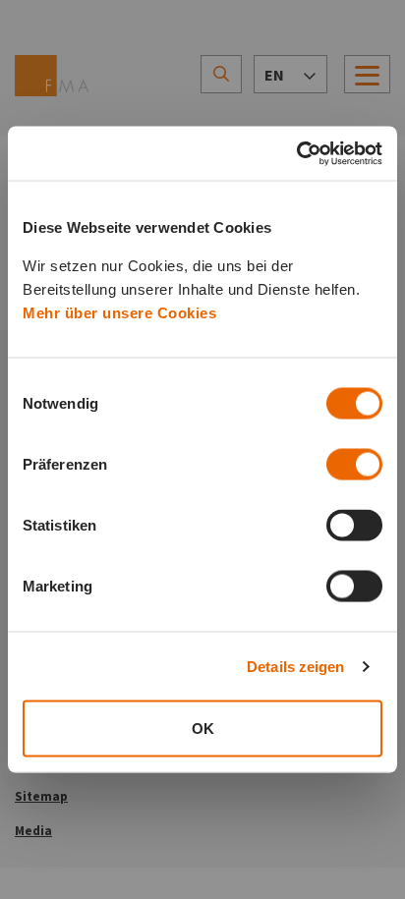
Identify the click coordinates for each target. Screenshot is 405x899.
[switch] (354, 464)
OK (203, 728)
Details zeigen (295, 665)
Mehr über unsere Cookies (119, 313)
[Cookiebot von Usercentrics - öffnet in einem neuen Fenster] (296, 153)
